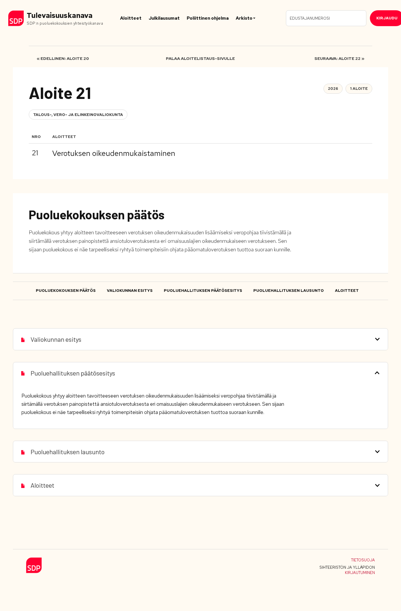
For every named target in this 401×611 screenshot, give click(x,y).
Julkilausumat (164, 18)
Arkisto (244, 18)
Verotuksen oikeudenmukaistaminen (113, 153)
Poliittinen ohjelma (208, 18)
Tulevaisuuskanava (59, 15)
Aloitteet (130, 18)
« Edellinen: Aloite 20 (63, 58)
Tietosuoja (363, 560)
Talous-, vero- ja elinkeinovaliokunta (78, 114)
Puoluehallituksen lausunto (288, 290)
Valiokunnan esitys (130, 290)
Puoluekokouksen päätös (66, 290)
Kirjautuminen (360, 572)
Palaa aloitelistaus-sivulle (200, 58)
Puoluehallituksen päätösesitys (203, 290)
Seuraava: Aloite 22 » (339, 58)
